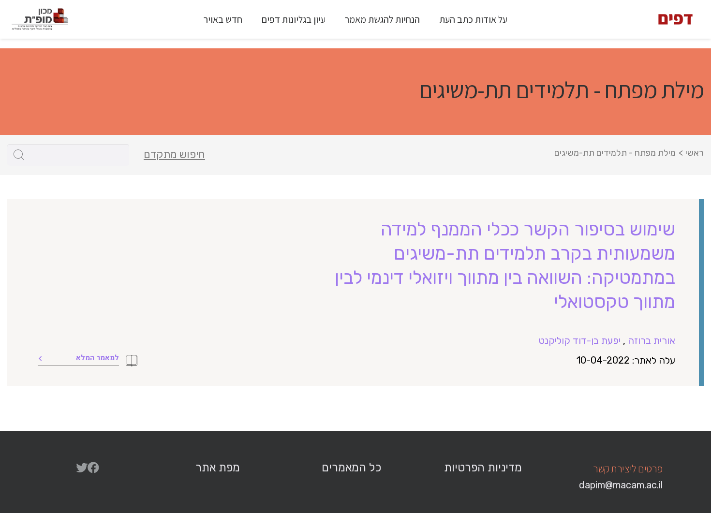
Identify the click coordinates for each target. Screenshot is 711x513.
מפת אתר (217, 467)
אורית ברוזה (651, 340)
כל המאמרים (351, 467)
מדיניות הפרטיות (483, 467)
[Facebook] (93, 467)
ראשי (694, 152)
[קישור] (675, 19)
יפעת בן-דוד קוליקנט (580, 340)
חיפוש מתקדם (174, 154)
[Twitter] (82, 467)
